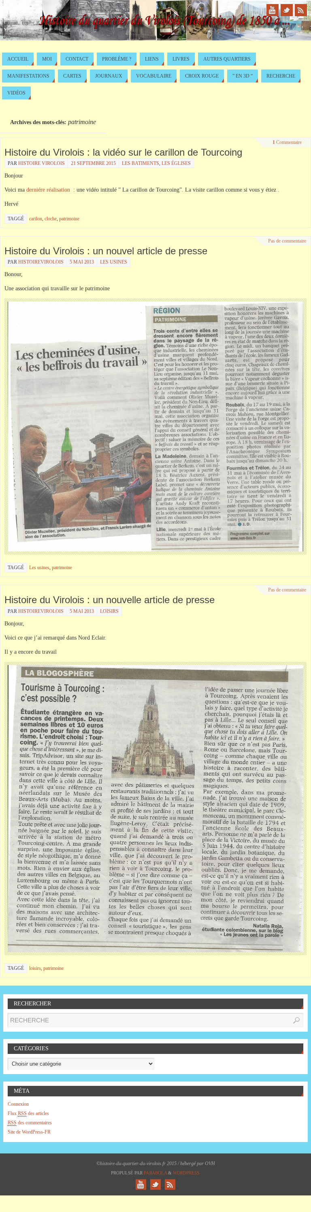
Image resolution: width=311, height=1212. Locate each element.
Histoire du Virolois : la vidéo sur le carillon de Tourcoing (123, 152)
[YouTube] (272, 10)
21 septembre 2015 (93, 163)
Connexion (18, 1104)
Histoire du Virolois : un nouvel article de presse (105, 250)
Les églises (176, 163)
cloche (51, 219)
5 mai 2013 (82, 262)
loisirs (35, 968)
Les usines (113, 262)
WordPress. (186, 1172)
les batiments (140, 163)
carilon (35, 219)
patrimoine (69, 219)
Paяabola (155, 1172)
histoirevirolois (41, 262)
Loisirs (109, 611)
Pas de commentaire (287, 241)
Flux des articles (28, 1113)
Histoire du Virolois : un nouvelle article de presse (109, 599)
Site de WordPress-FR (29, 1132)
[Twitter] (287, 10)
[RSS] (301, 10)
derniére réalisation (48, 190)
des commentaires (30, 1122)
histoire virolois (41, 163)
